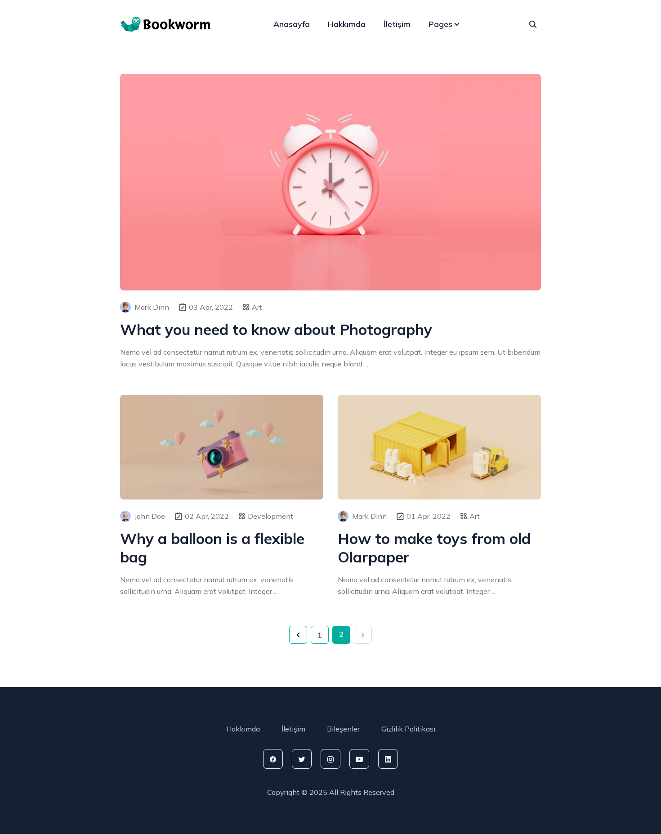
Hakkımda (347, 24)
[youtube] (359, 759)
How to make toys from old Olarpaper (434, 547)
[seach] (533, 24)
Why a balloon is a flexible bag (212, 547)
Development (270, 516)
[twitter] (302, 759)
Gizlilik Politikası (408, 728)
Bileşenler (343, 728)
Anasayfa (291, 24)
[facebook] (273, 759)
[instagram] (330, 759)
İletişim (397, 24)
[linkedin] (388, 759)
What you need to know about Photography (276, 329)
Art (257, 307)
